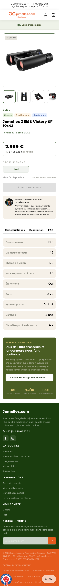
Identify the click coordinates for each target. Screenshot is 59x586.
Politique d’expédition (13, 576)
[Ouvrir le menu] (5, 15)
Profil (5, 514)
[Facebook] (6, 438)
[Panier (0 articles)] (53, 15)
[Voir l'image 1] (9, 96)
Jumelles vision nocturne (16, 456)
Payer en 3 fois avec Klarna (17, 498)
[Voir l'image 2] (23, 96)
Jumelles (7, 451)
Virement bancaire (13, 488)
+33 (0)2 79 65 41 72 (18, 431)
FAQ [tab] (50, 230)
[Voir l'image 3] (38, 96)
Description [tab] (36, 230)
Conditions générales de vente (17, 582)
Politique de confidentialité (16, 570)
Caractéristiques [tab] (15, 230)
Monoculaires (10, 466)
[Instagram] (13, 438)
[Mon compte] (45, 15)
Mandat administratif (14, 493)
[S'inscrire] (52, 540)
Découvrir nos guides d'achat (29, 377)
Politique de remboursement (17, 565)
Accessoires (9, 471)
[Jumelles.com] (22, 15)
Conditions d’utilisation (43, 570)
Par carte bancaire (12, 483)
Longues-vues (10, 461)
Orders (6, 509)
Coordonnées (33, 576)
